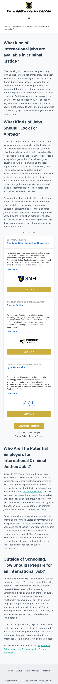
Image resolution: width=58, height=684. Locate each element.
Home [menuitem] (10, 671)
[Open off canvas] (29, 17)
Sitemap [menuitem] (46, 671)
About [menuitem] (19, 671)
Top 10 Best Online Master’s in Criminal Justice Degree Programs (27, 649)
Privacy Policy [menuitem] (32, 671)
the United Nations (32, 491)
